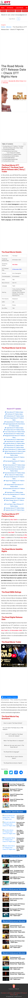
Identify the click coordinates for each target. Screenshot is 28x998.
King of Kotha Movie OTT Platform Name (15, 449)
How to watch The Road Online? (13, 723)
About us (11, 993)
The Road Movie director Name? (13, 763)
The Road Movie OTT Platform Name (12, 154)
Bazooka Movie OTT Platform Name (15, 433)
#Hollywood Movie (10, 10)
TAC (16, 994)
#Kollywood (18, 10)
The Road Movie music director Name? (14, 757)
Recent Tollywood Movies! (14, 856)
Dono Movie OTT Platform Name (15, 412)
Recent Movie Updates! (14, 780)
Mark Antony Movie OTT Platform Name (15, 465)
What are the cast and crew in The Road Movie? (14, 746)
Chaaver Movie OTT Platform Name (15, 429)
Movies (8, 27)
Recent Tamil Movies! (14, 812)
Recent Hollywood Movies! (14, 953)
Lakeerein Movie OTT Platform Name (15, 510)
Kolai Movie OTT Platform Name (15, 492)
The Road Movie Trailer (8, 161)
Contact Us (5, 993)
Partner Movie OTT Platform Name (15, 447)
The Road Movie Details (9, 149)
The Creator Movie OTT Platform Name (15, 431)
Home (2, 8)
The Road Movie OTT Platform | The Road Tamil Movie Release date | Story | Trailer (13, 147)
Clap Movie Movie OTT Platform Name (15, 498)
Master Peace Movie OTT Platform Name (15, 451)
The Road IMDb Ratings (9, 157)
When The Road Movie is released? (14, 740)
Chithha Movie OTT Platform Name (15, 416)
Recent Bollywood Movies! (14, 921)
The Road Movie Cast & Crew (10, 151)
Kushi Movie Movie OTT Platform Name (15, 473)
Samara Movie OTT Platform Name (15, 422)
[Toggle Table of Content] (23, 144)
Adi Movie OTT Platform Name (15, 414)
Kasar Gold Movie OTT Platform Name (15, 467)
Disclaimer (18, 993)
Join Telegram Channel (10, 697)
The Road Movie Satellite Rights (11, 156)
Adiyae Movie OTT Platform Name (15, 445)
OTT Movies (10, 8)
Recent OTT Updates (15, 152)
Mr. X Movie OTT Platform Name (15, 474)
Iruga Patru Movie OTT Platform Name (15, 443)
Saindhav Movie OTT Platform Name (15, 508)
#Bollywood (3, 10)
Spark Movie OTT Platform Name (15, 427)
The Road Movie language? (11, 752)
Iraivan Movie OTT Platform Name (15, 441)
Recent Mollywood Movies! (14, 889)
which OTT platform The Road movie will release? (14, 735)
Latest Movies (19, 8)
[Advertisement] (14, 49)
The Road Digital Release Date (10, 159)
